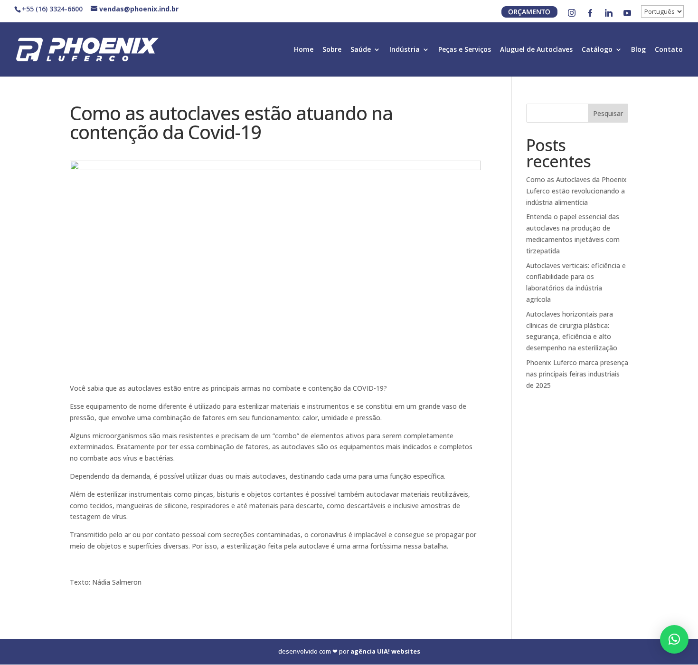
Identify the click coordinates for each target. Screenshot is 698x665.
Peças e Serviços (464, 50)
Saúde (360, 50)
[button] (674, 639)
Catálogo (597, 50)
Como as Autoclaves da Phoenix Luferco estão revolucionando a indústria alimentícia (576, 191)
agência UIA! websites (385, 651)
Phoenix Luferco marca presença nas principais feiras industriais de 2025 (577, 374)
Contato (669, 50)
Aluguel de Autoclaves (536, 50)
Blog (638, 50)
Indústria (404, 50)
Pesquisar (608, 113)
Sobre (331, 50)
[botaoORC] (529, 14)
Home (303, 50)
